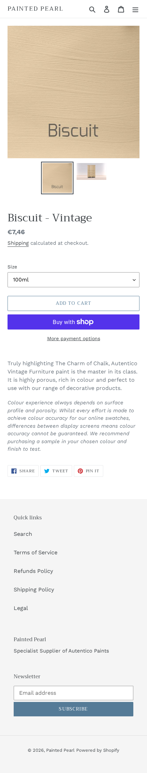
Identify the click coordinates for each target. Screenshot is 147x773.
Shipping (18, 243)
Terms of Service (35, 552)
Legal (21, 608)
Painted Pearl (35, 9)
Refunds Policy (33, 571)
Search (23, 534)
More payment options (73, 338)
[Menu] (135, 8)
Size (12, 266)
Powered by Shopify (97, 750)
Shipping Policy (34, 589)
